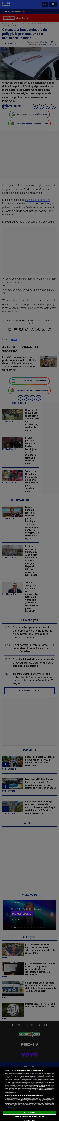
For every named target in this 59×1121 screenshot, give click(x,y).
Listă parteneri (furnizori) (11, 1107)
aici (29, 1086)
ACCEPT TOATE (29, 1112)
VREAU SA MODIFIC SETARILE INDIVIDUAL (29, 1116)
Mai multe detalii (34, 1077)
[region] (29, 1094)
